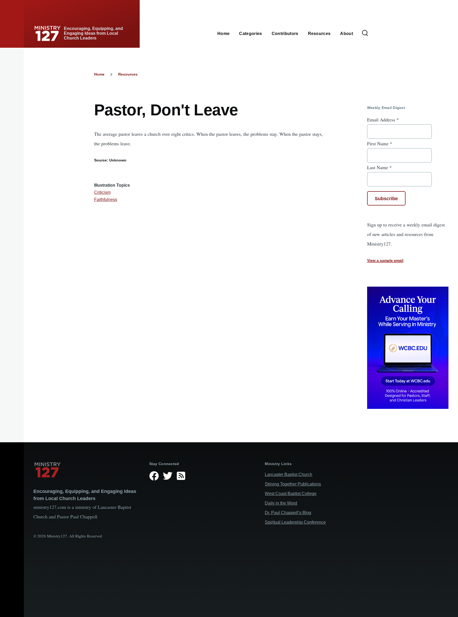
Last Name (379, 167)
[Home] (87, 469)
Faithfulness (105, 199)
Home (99, 74)
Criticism (102, 192)
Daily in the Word (281, 503)
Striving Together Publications (293, 484)
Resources (128, 74)
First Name (379, 143)
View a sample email (385, 260)
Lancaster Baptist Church (288, 474)
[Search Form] (365, 33)
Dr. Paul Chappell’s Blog (288, 512)
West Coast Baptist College (290, 493)
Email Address (383, 119)
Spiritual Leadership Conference (295, 522)
